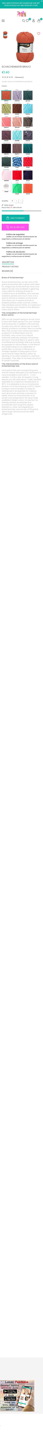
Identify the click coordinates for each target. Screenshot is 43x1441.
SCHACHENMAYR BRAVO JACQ (21, 707)
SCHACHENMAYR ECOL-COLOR (21, 758)
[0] (38, 21)
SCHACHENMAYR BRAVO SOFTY (21, 987)
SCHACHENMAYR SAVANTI (21, 471)
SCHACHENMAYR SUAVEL (22, 586)
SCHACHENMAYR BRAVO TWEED (21, 1101)
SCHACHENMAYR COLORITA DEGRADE (21, 815)
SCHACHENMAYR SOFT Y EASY (21, 929)
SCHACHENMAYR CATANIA (22, 1050)
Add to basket (17, 218)
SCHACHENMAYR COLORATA (21, 1273)
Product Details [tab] (10, 266)
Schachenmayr (21, 529)
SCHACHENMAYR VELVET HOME (21, 1336)
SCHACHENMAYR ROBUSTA (21, 1216)
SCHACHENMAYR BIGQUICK (21, 1164)
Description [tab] (8, 262)
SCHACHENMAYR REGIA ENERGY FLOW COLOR (21, 872)
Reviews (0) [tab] (7, 271)
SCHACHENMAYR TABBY (21, 643)
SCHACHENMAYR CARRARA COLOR (21, 535)
